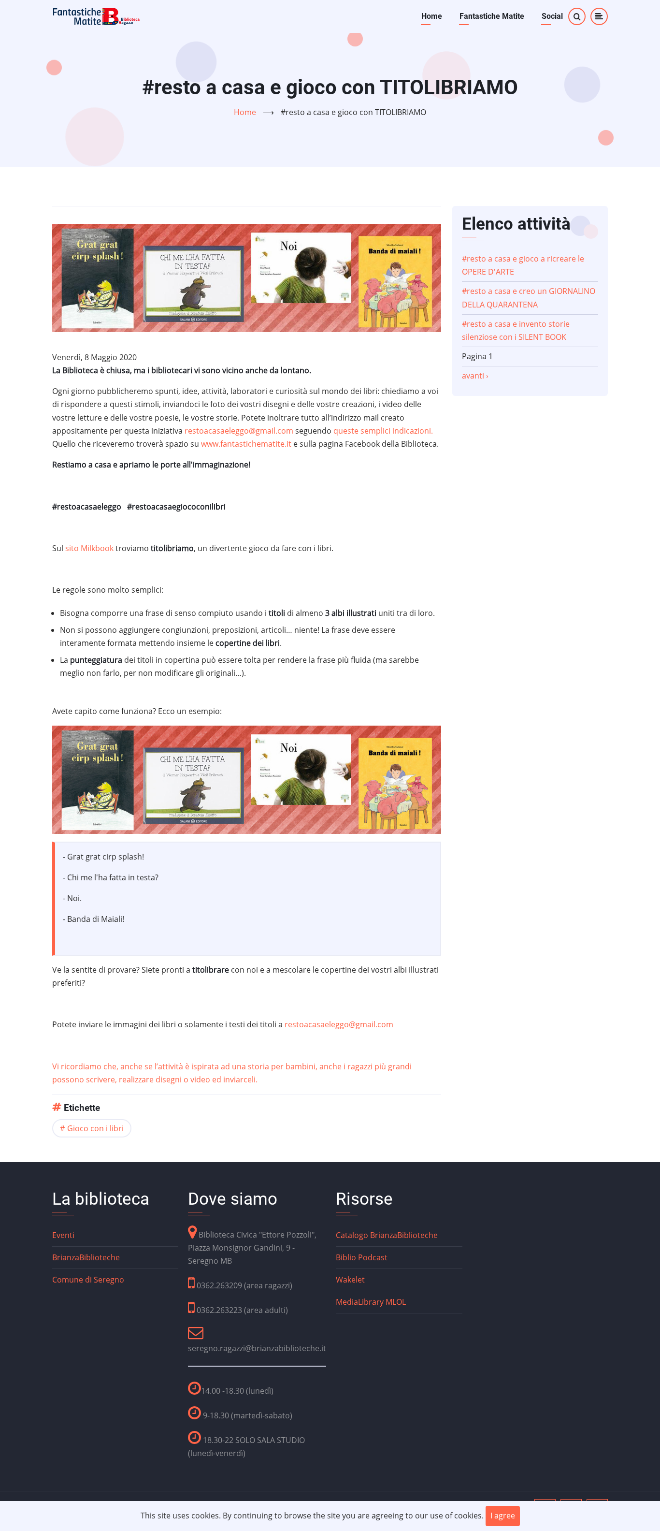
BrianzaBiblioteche (86, 1257)
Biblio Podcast (361, 1257)
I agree (502, 1515)
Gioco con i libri (95, 1128)
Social (552, 16)
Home (431, 16)
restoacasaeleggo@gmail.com (239, 430)
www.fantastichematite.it (246, 443)
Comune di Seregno (88, 1279)
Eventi (63, 1235)
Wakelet (350, 1279)
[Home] (96, 15)
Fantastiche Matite (491, 16)
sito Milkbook (89, 548)
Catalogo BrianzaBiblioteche (387, 1235)
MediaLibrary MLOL (371, 1302)
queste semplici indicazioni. (383, 430)
